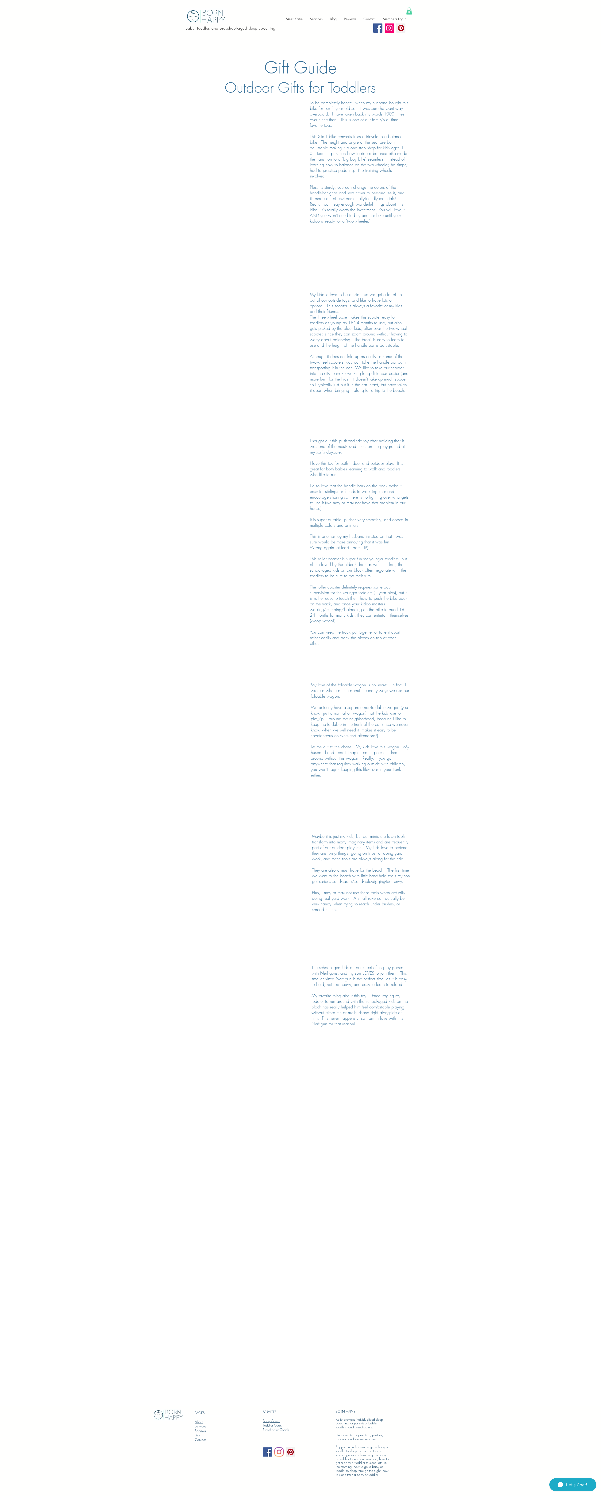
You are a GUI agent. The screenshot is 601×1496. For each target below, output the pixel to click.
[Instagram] (279, 1452)
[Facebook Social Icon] (377, 28)
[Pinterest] (400, 28)
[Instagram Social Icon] (389, 28)
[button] (409, 11)
